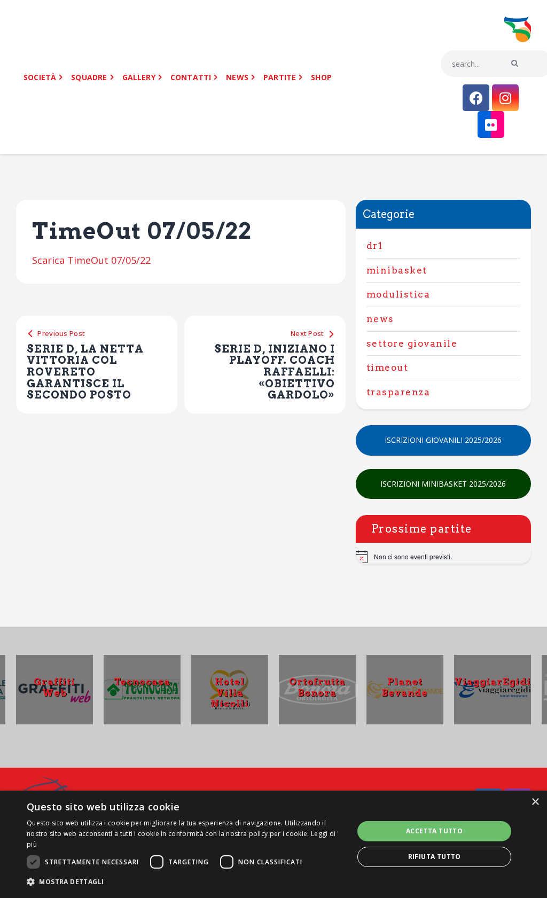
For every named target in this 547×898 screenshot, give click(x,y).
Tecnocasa (142, 681)
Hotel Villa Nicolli (230, 692)
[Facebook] (476, 97)
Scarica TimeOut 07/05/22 (91, 260)
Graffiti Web (54, 687)
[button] (185, 882)
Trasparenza (398, 392)
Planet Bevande (405, 687)
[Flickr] (491, 124)
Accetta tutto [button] (434, 830)
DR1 (374, 245)
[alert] (443, 556)
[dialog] (273, 844)
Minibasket (396, 270)
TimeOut (387, 367)
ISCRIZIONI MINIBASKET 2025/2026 (443, 484)
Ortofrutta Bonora (317, 687)
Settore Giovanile (412, 343)
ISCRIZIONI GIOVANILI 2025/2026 (443, 440)
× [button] (535, 802)
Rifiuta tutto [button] (434, 856)
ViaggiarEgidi (493, 681)
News (380, 319)
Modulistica (398, 294)
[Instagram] (505, 97)
